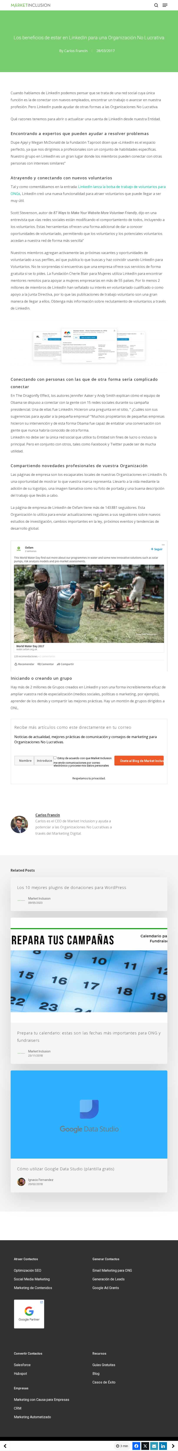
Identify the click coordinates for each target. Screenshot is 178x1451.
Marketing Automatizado (32, 1417)
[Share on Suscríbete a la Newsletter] (154, 1446)
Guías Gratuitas (103, 1365)
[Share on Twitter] (145, 1446)
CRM (17, 1408)
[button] (165, 5)
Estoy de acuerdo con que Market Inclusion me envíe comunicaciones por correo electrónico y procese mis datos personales (83, 762)
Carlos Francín (75, 50)
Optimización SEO (27, 1270)
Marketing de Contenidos (33, 1288)
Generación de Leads (108, 1279)
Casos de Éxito (103, 1382)
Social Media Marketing (32, 1279)
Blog (95, 1374)
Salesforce (22, 1365)
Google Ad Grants (105, 1288)
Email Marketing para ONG (112, 1270)
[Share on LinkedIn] (163, 1446)
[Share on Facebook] (136, 1446)
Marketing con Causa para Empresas (41, 1400)
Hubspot (20, 1374)
